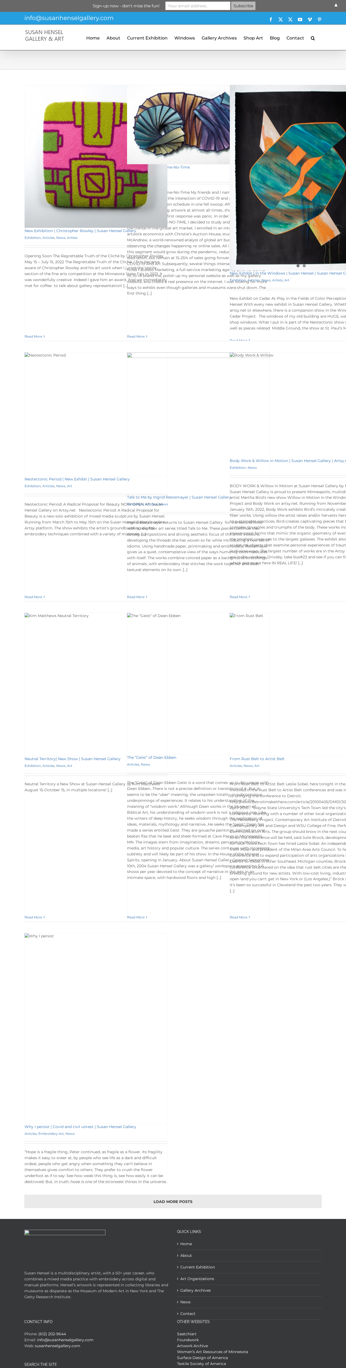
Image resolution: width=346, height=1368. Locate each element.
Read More (33, 336)
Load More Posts (173, 1201)
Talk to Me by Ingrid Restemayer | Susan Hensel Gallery (179, 497)
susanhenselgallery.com (57, 1345)
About (186, 1255)
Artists (72, 238)
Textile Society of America (201, 1363)
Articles (48, 238)
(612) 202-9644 (52, 1333)
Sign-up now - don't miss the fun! (126, 5)
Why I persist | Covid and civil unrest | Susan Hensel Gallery (80, 1126)
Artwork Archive (192, 1345)
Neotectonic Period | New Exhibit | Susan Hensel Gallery (77, 479)
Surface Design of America (202, 1357)
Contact (187, 1313)
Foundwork (188, 1339)
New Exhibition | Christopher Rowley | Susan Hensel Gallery (80, 230)
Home (186, 1243)
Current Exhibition (197, 1267)
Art (287, 280)
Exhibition (33, 238)
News (60, 238)
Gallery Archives (195, 1290)
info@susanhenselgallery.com (69, 18)
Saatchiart (187, 1333)
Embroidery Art (51, 1134)
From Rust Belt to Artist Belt (257, 758)
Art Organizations (197, 1278)
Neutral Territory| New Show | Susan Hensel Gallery (73, 758)
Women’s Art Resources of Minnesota (212, 1351)
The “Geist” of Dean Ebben (151, 757)
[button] (313, 37)
